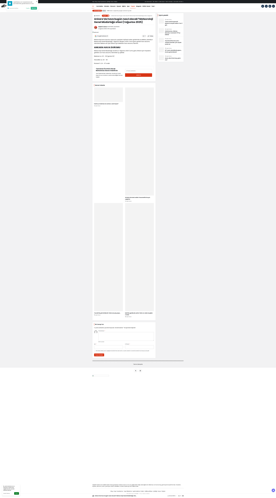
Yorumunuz (101, 330)
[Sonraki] (105, 10)
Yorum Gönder (99, 355)
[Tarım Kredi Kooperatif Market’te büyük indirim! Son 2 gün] (171, 22)
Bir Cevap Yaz (99, 324)
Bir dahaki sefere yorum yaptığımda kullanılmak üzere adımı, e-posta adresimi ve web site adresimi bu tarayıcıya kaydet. (122, 350)
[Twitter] (135, 370)
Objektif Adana (102, 26)
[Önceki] (103, 10)
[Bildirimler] (273, 6)
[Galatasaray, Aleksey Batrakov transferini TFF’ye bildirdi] (171, 32)
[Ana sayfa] (93, 6)
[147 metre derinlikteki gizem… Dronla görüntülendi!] (171, 50)
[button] (269, 6)
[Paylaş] (183, 496)
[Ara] (266, 6)
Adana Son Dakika (101, 485)
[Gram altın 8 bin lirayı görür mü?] (171, 58)
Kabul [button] (16, 493)
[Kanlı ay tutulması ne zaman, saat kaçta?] (108, 144)
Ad (95, 344)
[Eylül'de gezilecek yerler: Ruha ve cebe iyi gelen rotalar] (139, 260)
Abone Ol (138, 75)
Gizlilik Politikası (6, 493)
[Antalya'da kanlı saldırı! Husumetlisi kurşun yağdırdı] (139, 144)
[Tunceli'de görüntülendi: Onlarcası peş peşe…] (108, 260)
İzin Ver (34, 8)
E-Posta (127, 344)
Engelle (28, 8)
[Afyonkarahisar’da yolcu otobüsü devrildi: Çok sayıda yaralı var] (171, 41)
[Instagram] (140, 370)
